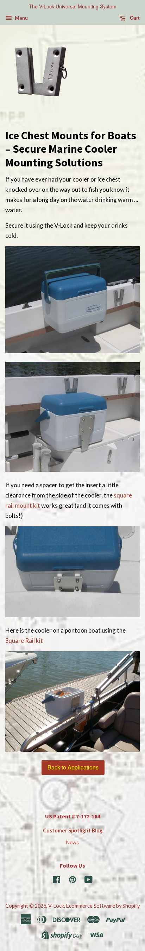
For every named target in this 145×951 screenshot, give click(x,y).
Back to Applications (73, 767)
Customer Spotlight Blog (72, 830)
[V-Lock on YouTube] (88, 881)
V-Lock (56, 906)
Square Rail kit (24, 640)
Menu (21, 18)
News (72, 842)
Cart (134, 17)
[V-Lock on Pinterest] (72, 881)
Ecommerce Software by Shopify (103, 906)
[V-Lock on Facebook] (56, 881)
